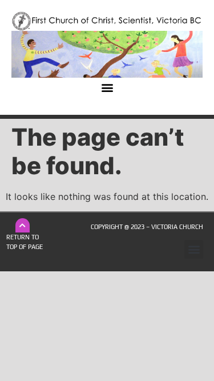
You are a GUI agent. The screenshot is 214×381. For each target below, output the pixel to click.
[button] (107, 87)
